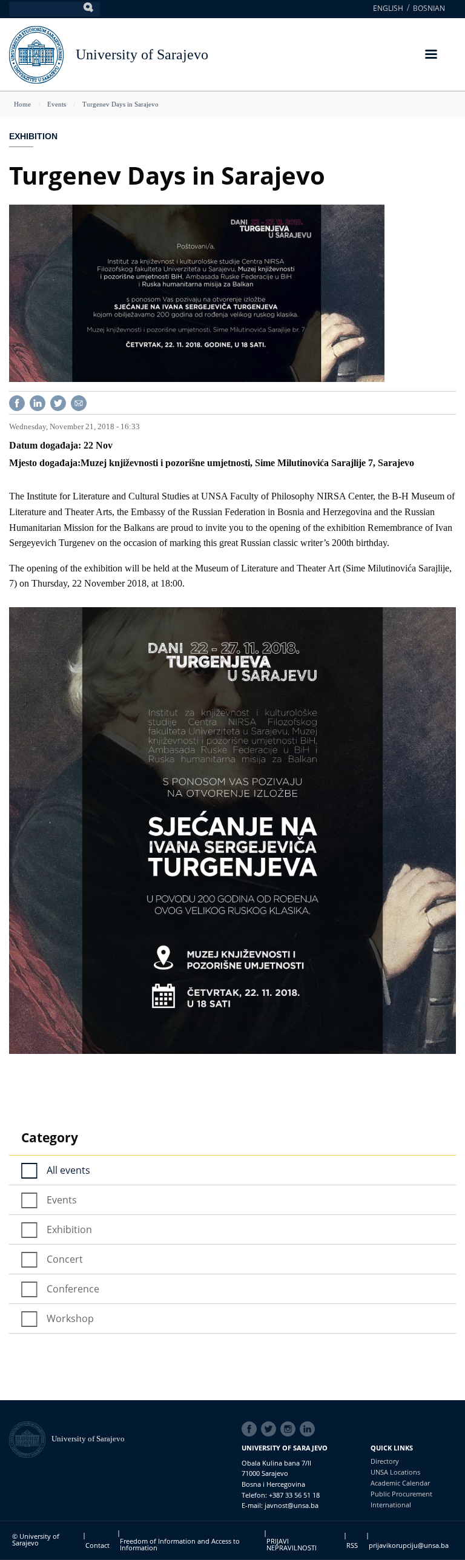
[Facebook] (17, 402)
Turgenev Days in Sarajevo (120, 104)
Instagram (290, 1429)
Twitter (270, 1429)
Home (22, 104)
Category (49, 1137)
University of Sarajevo (142, 54)
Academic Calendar (400, 1482)
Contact (97, 1545)
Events (56, 104)
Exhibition (33, 136)
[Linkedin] (37, 402)
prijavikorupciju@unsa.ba (409, 1545)
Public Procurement (401, 1493)
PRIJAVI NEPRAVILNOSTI (291, 1544)
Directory (385, 1461)
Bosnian (429, 8)
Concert (65, 1259)
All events (68, 1170)
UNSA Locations (395, 1472)
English (388, 8)
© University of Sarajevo (35, 1539)
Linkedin (309, 1429)
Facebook (251, 1429)
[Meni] (430, 55)
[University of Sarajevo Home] (36, 53)
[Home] (30, 1438)
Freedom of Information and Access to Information (180, 1544)
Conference (73, 1288)
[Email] (79, 402)
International (391, 1504)
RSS (352, 1545)
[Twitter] (58, 402)
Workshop (70, 1318)
